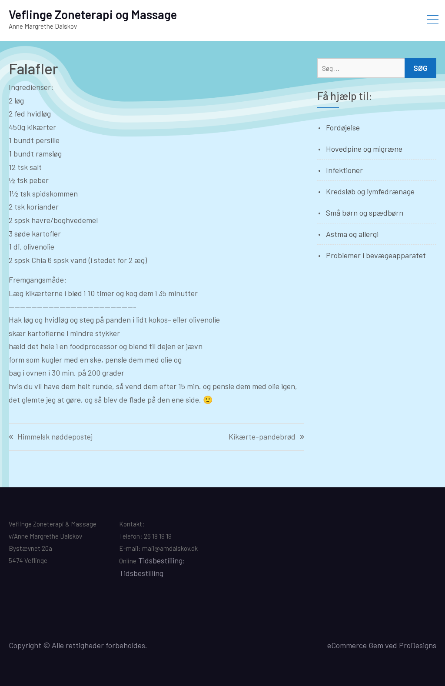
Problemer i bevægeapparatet (376, 255)
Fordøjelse (343, 127)
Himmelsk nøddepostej (55, 437)
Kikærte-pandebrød (262, 437)
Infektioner (344, 170)
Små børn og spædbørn (364, 212)
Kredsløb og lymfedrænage (370, 191)
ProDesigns (417, 645)
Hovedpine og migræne (364, 148)
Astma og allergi (352, 234)
